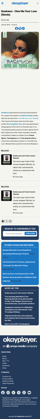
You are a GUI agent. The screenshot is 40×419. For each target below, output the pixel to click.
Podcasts (6, 366)
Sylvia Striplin (27, 116)
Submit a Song (7, 381)
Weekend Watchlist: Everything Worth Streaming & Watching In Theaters (19, 253)
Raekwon (5, 113)
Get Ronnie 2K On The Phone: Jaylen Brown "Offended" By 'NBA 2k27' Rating (19, 265)
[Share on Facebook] (16, 28)
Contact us (6, 376)
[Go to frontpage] (20, 3)
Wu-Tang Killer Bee (14, 124)
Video (4, 363)
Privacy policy (7, 379)
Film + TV (5, 361)
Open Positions (8, 383)
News (4, 356)
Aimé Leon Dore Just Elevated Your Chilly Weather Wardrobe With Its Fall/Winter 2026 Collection (20, 277)
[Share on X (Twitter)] (19, 28)
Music (4, 359)
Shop (4, 368)
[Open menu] (2, 3)
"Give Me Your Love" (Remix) (28, 118)
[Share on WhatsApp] (23, 28)
